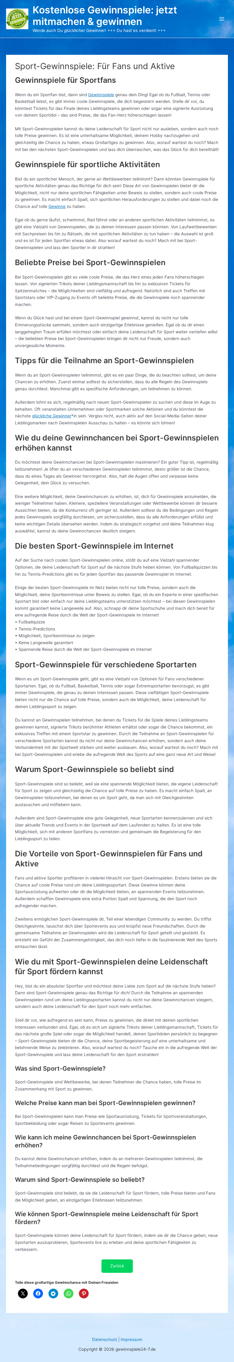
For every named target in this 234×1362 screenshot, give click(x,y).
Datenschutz (104, 1339)
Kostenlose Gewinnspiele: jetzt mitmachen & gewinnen (105, 15)
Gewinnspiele (101, 94)
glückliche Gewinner (51, 415)
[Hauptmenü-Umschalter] (222, 19)
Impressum (131, 1339)
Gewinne (57, 206)
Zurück (117, 1265)
